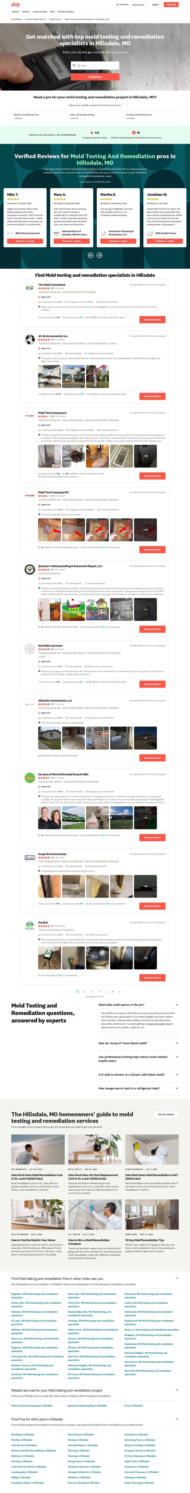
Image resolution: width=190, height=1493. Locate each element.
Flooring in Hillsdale (78, 1450)
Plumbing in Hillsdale (22, 1434)
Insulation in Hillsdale (136, 1434)
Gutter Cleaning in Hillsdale (139, 1482)
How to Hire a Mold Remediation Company (89, 1241)
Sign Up (171, 4)
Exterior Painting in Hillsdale (140, 1445)
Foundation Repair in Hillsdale (27, 1482)
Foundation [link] (16, 19)
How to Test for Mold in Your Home (33, 1240)
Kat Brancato (18, 1169)
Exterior (26, 11)
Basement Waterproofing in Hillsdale (87, 1405)
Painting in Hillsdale (135, 1477)
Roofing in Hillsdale (21, 1439)
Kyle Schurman (19, 1234)
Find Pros (95, 77)
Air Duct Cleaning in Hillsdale (140, 1456)
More (52, 11)
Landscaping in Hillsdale (24, 1472)
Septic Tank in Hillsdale (137, 1461)
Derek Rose (131, 1234)
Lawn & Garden (40, 11)
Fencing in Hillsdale (21, 1461)
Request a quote (25, 241)
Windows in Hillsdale (79, 1477)
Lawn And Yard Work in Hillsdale (28, 1466)
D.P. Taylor (74, 1234)
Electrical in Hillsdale (22, 1456)
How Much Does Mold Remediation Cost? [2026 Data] (151, 1176)
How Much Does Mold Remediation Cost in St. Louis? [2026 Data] (36, 1176)
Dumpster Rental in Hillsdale (140, 1450)
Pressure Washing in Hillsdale (83, 1482)
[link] (10, 233)
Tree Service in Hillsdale (24, 1445)
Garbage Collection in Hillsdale (84, 1472)
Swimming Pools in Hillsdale (140, 1439)
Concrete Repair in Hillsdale (83, 1445)
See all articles (166, 1114)
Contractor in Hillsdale (137, 1466)
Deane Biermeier (134, 1169)
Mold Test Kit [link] (55, 19)
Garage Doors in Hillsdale (81, 1461)
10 (113, 991)
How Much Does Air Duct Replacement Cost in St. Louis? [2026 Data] (93, 1176)
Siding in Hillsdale (20, 1477)
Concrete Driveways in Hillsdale (142, 1472)
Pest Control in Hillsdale (81, 1434)
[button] (49, 376)
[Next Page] (120, 991)
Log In (155, 4)
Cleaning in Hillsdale (79, 1456)
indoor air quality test (159, 1023)
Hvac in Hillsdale (134, 1405)
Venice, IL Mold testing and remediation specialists (152, 1329)
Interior (15, 11)
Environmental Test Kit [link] (35, 19)
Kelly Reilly (75, 1169)
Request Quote (152, 319)
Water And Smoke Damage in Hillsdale (31, 1405)
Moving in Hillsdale (78, 1439)
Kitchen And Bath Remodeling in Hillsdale (33, 1450)
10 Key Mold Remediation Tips (144, 1240)
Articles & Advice (66, 11)
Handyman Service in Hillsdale (84, 1466)
